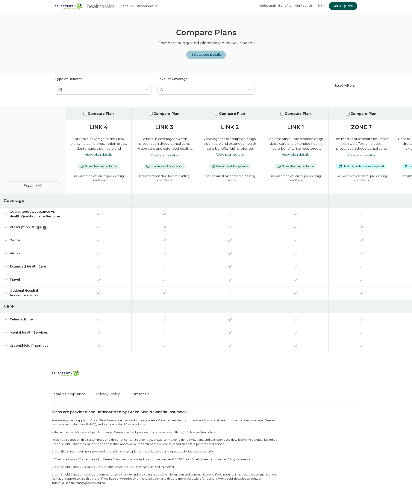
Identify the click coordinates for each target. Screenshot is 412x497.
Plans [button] (124, 6)
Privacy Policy (108, 394)
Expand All (33, 186)
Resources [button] (145, 6)
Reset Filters (344, 85)
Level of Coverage (173, 79)
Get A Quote (342, 6)
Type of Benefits (68, 79)
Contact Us (304, 6)
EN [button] (320, 6)
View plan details (98, 154)
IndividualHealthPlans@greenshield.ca (78, 483)
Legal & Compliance (68, 394)
